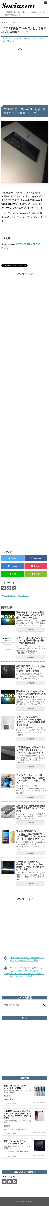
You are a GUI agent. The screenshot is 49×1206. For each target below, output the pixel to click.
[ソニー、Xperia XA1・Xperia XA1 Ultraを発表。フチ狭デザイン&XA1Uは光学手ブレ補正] (8, 722)
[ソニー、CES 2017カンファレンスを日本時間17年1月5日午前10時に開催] (8, 644)
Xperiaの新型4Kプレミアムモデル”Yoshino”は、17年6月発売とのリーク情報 (30, 668)
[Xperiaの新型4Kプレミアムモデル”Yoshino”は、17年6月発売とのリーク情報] (8, 671)
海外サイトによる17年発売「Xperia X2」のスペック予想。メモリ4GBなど (30, 615)
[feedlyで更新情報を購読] (9, 588)
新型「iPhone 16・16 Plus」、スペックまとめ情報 (17, 1087)
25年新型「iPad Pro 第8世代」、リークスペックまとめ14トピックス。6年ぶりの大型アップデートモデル (18, 1114)
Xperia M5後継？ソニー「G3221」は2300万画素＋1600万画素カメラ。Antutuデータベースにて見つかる (30, 835)
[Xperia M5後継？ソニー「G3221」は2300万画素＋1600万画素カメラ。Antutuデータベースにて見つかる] (8, 837)
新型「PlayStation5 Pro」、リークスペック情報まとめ (18, 1142)
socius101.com (11, 1104)
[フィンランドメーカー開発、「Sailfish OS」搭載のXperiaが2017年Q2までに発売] (8, 781)
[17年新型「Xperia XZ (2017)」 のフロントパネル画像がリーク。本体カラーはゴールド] (8, 867)
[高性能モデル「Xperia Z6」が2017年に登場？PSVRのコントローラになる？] (8, 697)
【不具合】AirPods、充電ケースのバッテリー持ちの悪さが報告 (27, 959)
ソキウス (24, 595)
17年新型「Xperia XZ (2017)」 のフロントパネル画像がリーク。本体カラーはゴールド (30, 865)
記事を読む (30, 629)
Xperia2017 (10, 595)
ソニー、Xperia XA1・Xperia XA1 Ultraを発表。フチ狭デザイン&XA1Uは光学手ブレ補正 (31, 721)
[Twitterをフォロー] (3, 588)
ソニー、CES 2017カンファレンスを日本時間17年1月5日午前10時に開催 (30, 640)
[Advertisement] (24, 75)
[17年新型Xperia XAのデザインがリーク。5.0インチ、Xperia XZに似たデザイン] (8, 753)
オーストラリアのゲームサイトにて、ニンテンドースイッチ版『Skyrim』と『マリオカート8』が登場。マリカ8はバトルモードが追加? (24, 972)
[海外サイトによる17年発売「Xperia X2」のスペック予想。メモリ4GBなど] (8, 618)
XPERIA (10, 41)
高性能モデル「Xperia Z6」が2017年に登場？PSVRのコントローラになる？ (31, 694)
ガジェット (30, 38)
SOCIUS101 (27, 1202)
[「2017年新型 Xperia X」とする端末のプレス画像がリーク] (12, 566)
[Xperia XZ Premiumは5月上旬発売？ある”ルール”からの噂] (8, 811)
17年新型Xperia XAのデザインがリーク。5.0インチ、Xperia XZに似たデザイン (31, 750)
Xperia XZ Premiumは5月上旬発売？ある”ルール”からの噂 (30, 808)
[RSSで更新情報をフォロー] (14, 588)
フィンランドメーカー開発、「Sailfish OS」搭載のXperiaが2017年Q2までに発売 (30, 779)
